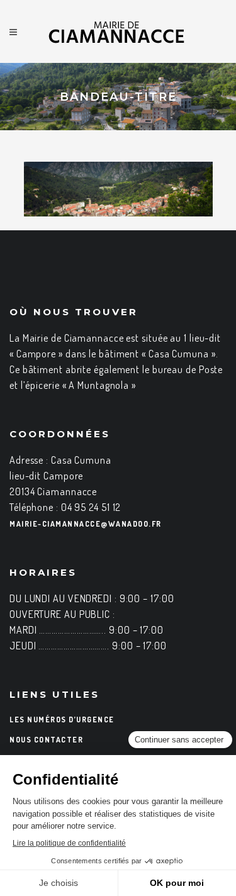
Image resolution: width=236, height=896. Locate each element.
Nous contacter (46, 739)
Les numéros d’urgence (62, 719)
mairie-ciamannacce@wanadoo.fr (85, 524)
